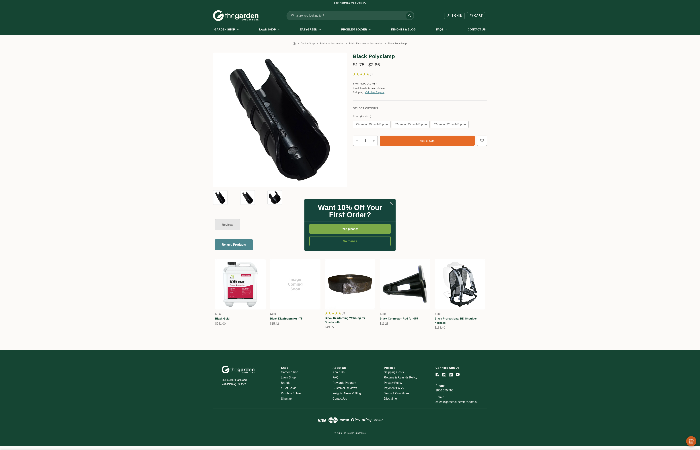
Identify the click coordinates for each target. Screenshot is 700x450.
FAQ (335, 377)
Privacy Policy (393, 382)
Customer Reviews (344, 388)
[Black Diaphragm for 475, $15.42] (295, 284)
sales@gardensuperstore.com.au (456, 401)
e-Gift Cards (288, 388)
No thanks (350, 241)
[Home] (294, 43)
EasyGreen (308, 29)
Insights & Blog (403, 29)
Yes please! (350, 228)
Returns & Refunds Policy (400, 377)
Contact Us (477, 29)
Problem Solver (354, 29)
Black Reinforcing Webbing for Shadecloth (345, 320)
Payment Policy (394, 388)
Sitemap (286, 398)
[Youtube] (458, 374)
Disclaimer (391, 398)
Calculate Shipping (375, 92)
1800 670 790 (444, 390)
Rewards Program (344, 382)
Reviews (228, 224)
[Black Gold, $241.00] (240, 284)
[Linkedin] (451, 374)
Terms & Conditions (396, 393)
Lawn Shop (267, 29)
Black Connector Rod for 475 (399, 318)
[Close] (391, 203)
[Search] (409, 15)
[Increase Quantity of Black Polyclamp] (374, 141)
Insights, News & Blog (346, 393)
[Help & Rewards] (691, 441)
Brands (285, 382)
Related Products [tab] (234, 244)
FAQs (440, 29)
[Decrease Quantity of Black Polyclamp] (357, 141)
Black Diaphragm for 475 (286, 318)
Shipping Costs (394, 372)
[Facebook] (437, 374)
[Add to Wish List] (482, 141)
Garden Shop (224, 29)
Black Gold (222, 318)
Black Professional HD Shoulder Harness (456, 320)
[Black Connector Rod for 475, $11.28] (405, 284)
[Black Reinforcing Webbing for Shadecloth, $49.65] (350, 284)
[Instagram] (444, 374)
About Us (338, 372)
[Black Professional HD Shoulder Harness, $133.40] (460, 284)
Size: (362, 116)
